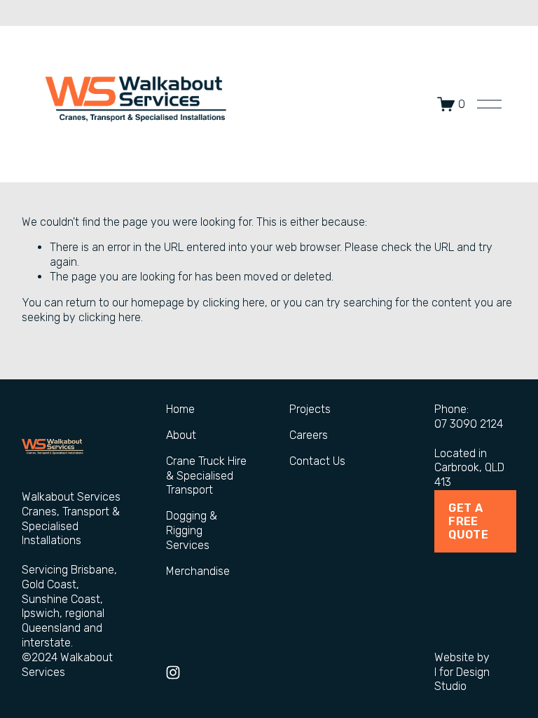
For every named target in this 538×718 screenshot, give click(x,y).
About (181, 435)
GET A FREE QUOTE (468, 521)
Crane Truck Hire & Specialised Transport (206, 475)
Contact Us (317, 461)
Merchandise (198, 571)
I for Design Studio (462, 679)
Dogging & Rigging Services (191, 530)
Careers (308, 435)
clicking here (233, 302)
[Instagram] (173, 672)
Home (180, 409)
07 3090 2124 (468, 424)
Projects (310, 409)
